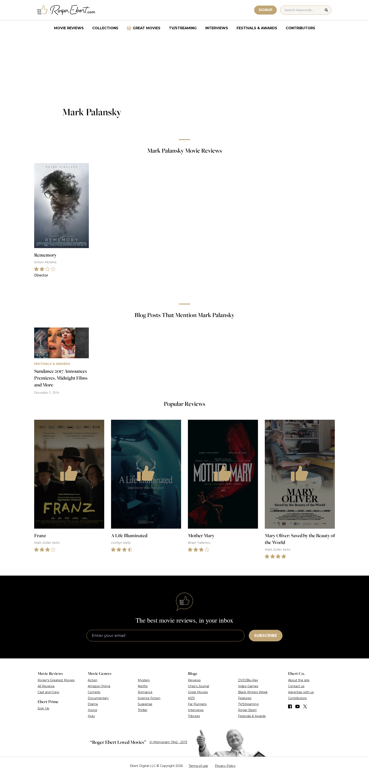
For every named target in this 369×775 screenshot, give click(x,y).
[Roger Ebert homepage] (66, 10)
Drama (93, 704)
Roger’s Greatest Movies (56, 680)
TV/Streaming (183, 28)
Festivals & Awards (257, 28)
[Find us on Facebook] (290, 706)
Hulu (91, 716)
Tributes (194, 716)
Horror (92, 710)
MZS (191, 698)
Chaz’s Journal (198, 686)
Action (92, 680)
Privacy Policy (225, 766)
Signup (265, 10)
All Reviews (46, 686)
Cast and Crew (48, 692)
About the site (298, 680)
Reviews (194, 680)
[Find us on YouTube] (297, 706)
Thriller (142, 710)
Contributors (300, 28)
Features (244, 698)
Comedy (94, 692)
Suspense (145, 704)
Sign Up (43, 708)
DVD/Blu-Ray (248, 680)
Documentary (98, 698)
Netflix (143, 686)
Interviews (216, 28)
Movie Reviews (69, 28)
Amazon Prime (99, 686)
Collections (105, 28)
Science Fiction (149, 698)
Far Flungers (197, 704)
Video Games (248, 686)
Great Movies (146, 28)
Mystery (144, 680)
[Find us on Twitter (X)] (305, 706)
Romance (145, 692)
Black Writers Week (253, 692)
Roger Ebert (247, 710)
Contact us (296, 686)
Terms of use (198, 766)
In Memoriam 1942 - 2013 (168, 742)
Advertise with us (301, 692)
